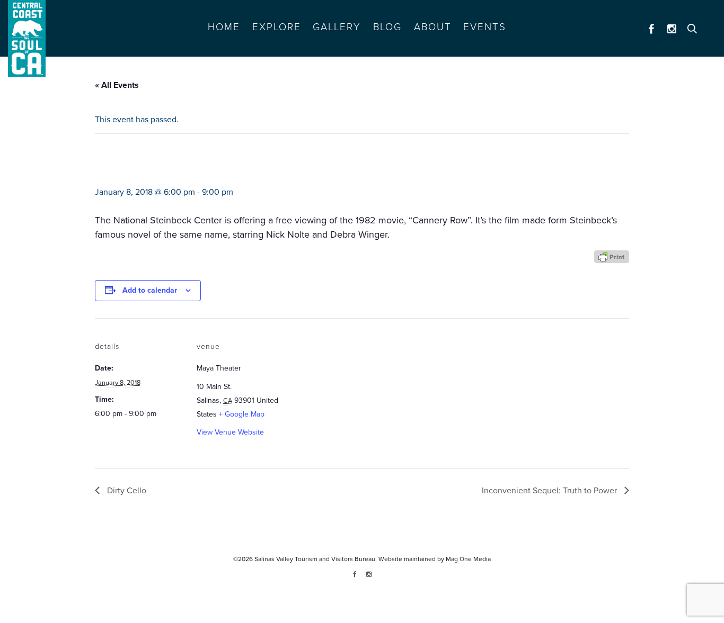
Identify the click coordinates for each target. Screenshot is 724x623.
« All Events (117, 85)
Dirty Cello (125, 490)
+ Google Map (241, 414)
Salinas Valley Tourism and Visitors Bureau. (315, 559)
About (433, 27)
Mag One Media (468, 559)
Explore (276, 27)
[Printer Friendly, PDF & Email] (611, 255)
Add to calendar (149, 290)
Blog (387, 27)
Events (484, 27)
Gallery (337, 27)
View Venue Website (230, 432)
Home (224, 27)
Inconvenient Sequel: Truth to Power (550, 490)
